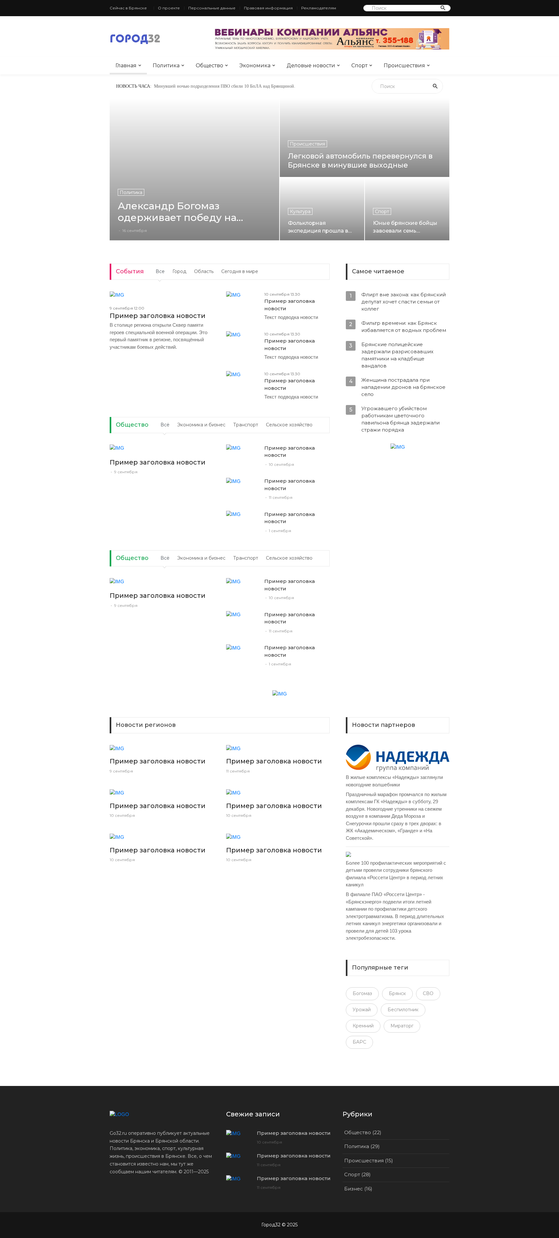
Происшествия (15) (368, 1160)
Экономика (254, 65)
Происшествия (404, 65)
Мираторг (401, 1026)
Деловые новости (311, 65)
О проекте (169, 7)
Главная (126, 65)
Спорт (359, 65)
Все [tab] (160, 271)
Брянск (397, 993)
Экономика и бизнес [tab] (201, 425)
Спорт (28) (357, 1174)
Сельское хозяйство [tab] (289, 425)
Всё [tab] (165, 425)
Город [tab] (179, 271)
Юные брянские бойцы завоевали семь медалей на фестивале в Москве (406, 227)
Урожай (362, 1010)
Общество (209, 65)
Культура (300, 211)
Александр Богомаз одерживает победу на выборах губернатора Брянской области (177, 212)
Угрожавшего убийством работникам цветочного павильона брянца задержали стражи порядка (400, 419)
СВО (428, 993)
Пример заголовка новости (157, 316)
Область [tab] (204, 271)
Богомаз (362, 993)
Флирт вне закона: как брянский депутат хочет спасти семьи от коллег (403, 301)
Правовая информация (268, 7)
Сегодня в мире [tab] (239, 271)
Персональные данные (212, 7)
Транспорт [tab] (245, 425)
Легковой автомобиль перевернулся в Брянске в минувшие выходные (360, 160)
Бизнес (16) (358, 1189)
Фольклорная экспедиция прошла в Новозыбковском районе (318, 227)
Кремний (363, 1026)
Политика (166, 65)
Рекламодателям (318, 7)
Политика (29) (362, 1146)
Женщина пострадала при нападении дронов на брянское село (403, 387)
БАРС (359, 1042)
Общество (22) (362, 1132)
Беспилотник (403, 1010)
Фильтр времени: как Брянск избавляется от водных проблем (403, 326)
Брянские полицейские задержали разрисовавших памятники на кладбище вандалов (397, 355)
